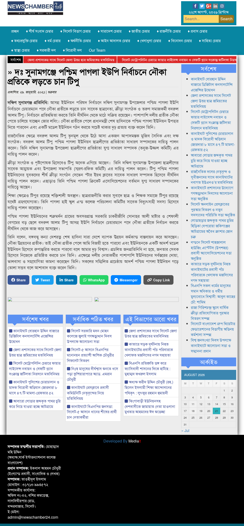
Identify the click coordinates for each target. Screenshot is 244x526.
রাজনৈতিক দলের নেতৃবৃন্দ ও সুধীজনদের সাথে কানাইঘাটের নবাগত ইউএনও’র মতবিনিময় (212, 177)
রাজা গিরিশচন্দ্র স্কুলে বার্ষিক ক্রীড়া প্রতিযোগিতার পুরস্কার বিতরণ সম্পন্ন (210, 313)
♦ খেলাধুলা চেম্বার (149, 40)
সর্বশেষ (208, 68)
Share (21, 280)
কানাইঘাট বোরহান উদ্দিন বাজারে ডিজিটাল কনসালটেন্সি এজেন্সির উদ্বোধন (34, 336)
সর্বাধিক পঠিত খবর (93, 319)
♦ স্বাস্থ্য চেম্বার (20, 50)
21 (216, 411)
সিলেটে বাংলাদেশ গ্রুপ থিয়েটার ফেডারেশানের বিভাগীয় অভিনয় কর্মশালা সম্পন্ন (213, 329)
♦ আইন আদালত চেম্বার (114, 40)
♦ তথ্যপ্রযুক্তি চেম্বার (24, 40)
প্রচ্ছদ (15, 31)
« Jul (185, 430)
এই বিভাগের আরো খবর (150, 319)
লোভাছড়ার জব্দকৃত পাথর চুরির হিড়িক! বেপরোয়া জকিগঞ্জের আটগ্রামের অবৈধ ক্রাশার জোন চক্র (212, 228)
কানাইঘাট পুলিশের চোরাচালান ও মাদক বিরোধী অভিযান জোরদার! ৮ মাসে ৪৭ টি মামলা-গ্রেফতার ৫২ (34, 387)
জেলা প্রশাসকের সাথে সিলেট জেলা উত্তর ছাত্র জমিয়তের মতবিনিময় (62, 59)
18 (193, 411)
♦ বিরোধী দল (72, 50)
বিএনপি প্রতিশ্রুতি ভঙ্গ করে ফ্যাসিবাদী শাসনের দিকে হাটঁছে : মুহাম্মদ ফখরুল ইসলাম (147, 368)
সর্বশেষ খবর (35, 319)
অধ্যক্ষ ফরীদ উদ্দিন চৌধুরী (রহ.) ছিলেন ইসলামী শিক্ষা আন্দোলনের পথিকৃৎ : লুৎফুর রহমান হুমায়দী (149, 387)
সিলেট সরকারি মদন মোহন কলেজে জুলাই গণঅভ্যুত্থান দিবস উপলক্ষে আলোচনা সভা (89, 336)
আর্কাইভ (208, 362)
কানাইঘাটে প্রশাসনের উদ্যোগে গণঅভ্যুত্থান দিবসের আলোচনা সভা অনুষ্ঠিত (212, 193)
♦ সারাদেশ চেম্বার (110, 31)
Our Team (97, 50)
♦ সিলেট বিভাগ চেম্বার (75, 31)
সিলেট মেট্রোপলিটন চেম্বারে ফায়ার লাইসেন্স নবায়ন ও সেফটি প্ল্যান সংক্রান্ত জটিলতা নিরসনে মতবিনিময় (35, 368)
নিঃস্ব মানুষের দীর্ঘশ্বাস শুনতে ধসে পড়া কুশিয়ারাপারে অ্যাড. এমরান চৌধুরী (92, 374)
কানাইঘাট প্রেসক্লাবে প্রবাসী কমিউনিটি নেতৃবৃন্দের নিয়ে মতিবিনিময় (88, 393)
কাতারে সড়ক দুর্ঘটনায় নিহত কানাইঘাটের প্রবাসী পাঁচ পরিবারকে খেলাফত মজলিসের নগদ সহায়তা (149, 349)
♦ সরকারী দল (46, 50)
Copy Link (161, 280)
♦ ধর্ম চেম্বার (53, 40)
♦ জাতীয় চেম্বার (139, 31)
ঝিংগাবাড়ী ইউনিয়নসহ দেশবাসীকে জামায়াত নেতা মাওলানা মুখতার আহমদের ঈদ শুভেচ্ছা (150, 406)
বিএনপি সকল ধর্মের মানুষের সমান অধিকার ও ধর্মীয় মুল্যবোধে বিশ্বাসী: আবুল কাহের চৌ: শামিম (213, 294)
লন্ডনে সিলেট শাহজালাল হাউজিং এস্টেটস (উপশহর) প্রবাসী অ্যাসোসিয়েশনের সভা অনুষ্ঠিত (211, 250)
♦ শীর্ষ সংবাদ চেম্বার (39, 31)
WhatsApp (96, 280)
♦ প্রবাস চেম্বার (197, 31)
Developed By (122, 441)
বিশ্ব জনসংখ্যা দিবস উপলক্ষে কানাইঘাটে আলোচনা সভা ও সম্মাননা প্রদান (211, 345)
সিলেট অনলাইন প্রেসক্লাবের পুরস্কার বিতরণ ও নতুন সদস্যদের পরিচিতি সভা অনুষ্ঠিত (213, 209)
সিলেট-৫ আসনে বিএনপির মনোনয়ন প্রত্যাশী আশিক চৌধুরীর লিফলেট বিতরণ (90, 355)
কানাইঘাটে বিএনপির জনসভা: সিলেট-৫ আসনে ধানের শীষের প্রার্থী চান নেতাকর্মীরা (92, 412)
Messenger (128, 280)
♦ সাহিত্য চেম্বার (210, 40)
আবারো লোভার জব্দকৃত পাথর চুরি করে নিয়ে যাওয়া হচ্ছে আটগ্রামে (35, 403)
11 (193, 404)
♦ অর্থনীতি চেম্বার (79, 40)
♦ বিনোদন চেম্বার (180, 40)
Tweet (45, 280)
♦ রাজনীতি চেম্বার (169, 31)
